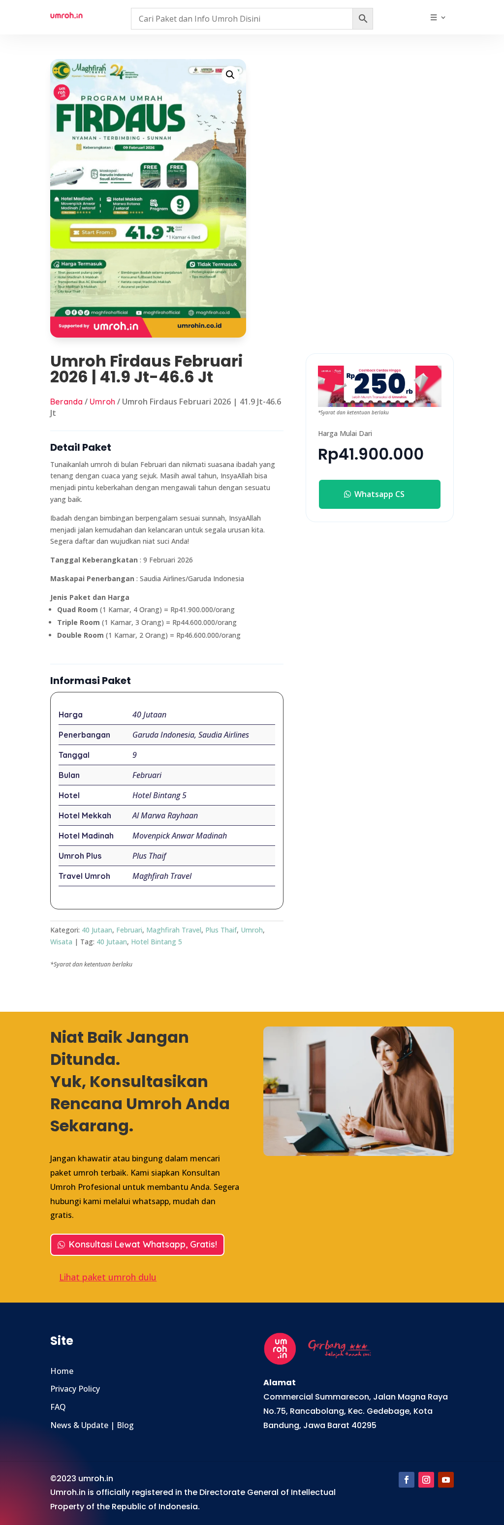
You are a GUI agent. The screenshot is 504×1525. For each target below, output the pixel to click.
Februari (129, 929)
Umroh (102, 401)
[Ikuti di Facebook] (406, 1480)
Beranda (66, 401)
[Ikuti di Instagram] (426, 1480)
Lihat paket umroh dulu (108, 1277)
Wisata (61, 941)
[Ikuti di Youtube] (446, 1480)
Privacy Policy (75, 1388)
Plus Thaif (221, 929)
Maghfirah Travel (173, 929)
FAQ (58, 1406)
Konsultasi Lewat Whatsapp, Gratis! (143, 1244)
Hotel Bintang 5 (156, 941)
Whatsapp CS (379, 494)
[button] (230, 75)
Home (61, 1371)
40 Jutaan (97, 929)
